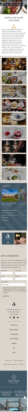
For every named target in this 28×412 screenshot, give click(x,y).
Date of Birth (4, 282)
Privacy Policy (8, 360)
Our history (14, 334)
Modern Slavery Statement (10, 364)
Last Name (18, 270)
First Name (4, 270)
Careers (14, 343)
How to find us (14, 329)
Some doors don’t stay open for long (9, 204)
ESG (14, 348)
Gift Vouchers (14, 338)
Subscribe (6, 296)
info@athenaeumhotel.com (14, 309)
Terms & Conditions (18, 360)
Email (2, 276)
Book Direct (21, 364)
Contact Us (14, 325)
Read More (6, 220)
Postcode (17, 276)
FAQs (14, 352)
